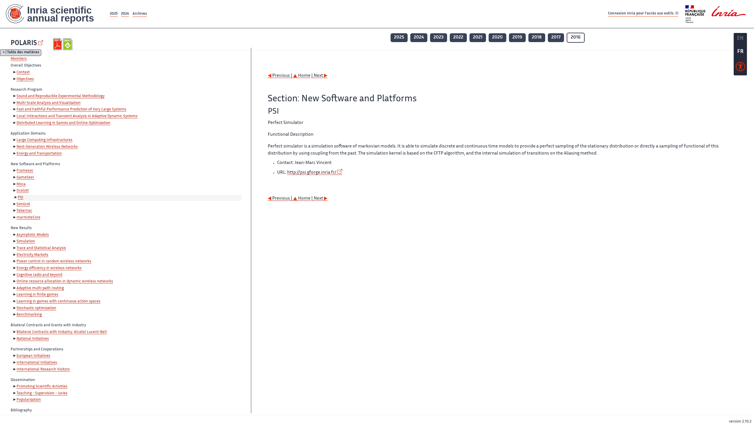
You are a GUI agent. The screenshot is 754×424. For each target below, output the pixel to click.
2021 (477, 37)
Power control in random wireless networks (53, 261)
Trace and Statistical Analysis (41, 248)
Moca (21, 184)
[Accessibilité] (740, 68)
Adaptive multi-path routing (40, 288)
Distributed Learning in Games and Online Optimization (63, 123)
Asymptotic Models (32, 235)
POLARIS (24, 43)
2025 (114, 14)
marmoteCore (28, 217)
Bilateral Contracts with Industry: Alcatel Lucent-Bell (61, 332)
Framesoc (24, 171)
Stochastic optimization (36, 308)
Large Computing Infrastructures (44, 140)
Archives (140, 14)
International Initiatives (36, 363)
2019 (517, 37)
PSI (20, 197)
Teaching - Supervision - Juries (41, 393)
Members (19, 59)
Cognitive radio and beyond (39, 275)
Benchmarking (29, 315)
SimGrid (23, 204)
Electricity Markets (32, 255)
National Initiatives (32, 339)
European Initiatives (33, 356)
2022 (458, 37)
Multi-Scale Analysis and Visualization (48, 103)
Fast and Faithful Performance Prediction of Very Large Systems (71, 109)
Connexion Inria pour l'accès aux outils (641, 13)
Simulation (25, 241)
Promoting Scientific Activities (41, 386)
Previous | (282, 76)
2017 (555, 37)
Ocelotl (22, 191)
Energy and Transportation (39, 153)
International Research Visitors (43, 369)
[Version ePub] (68, 44)
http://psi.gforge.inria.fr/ (311, 173)
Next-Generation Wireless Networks (47, 147)
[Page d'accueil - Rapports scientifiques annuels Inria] (54, 14)
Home (303, 76)
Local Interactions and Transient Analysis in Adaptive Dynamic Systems (77, 116)
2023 (439, 37)
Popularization (28, 400)
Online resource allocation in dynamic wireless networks (64, 281)
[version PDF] (58, 44)
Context (23, 72)
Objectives (25, 79)
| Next (317, 76)
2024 (125, 14)
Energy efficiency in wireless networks (49, 268)
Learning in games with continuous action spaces (58, 301)
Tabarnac (24, 211)
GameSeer (25, 177)
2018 (537, 37)
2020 (497, 37)
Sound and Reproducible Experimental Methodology (60, 96)
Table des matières (23, 52)
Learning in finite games (37, 295)
